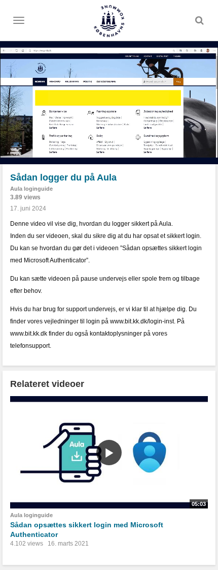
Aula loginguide (31, 189)
